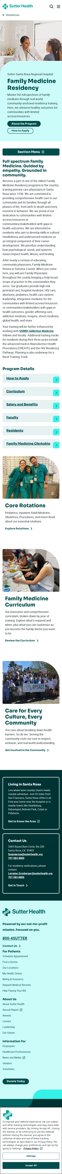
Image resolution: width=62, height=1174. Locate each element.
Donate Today (16, 1081)
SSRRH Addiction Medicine (36, 331)
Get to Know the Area (22, 821)
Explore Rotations (17, 528)
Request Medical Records (17, 985)
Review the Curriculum (20, 640)
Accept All (31, 1165)
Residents (14, 431)
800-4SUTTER (15, 938)
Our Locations (10, 967)
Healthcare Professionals (17, 1052)
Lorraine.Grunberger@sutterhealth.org (30, 873)
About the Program (24, 123)
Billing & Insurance (13, 979)
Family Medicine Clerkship (28, 444)
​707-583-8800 (16, 858)
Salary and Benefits (22, 404)
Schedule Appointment (15, 956)
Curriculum (15, 391)
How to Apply (20, 130)
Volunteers (8, 1069)
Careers (7, 1021)
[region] (31, 1140)
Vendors (7, 1063)
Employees (9, 1046)
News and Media (14, 1057)
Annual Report (13, 1009)
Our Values (9, 1032)
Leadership (9, 1027)
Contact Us (10, 946)
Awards (7, 1015)
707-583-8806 (16, 877)
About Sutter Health (13, 1004)
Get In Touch (16, 885)
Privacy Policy (34, 1148)
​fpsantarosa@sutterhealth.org (25, 854)
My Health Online (12, 973)
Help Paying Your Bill (14, 990)
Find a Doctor (10, 962)
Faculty (12, 417)
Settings (31, 1155)
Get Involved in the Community (25, 750)
